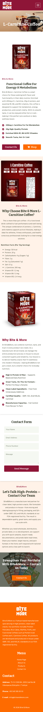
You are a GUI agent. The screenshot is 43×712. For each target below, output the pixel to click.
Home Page (21, 659)
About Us (21, 662)
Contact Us (21, 669)
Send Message (21, 468)
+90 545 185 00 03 (16, 691)
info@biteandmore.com (18, 697)
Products (21, 666)
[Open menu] (37, 5)
